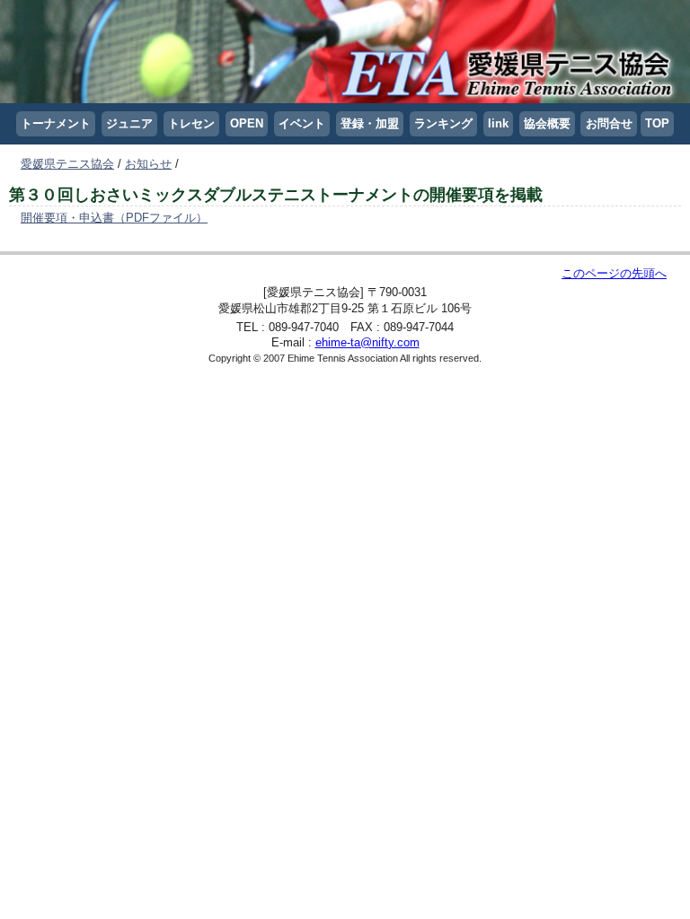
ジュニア (129, 123)
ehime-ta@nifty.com (367, 342)
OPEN (246, 123)
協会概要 (547, 123)
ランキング (443, 123)
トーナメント (56, 123)
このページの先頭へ (614, 273)
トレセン (191, 123)
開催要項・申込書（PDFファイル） (114, 217)
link (498, 123)
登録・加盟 (370, 123)
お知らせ (148, 164)
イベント (302, 123)
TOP (657, 123)
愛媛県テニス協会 (67, 164)
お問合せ (609, 123)
